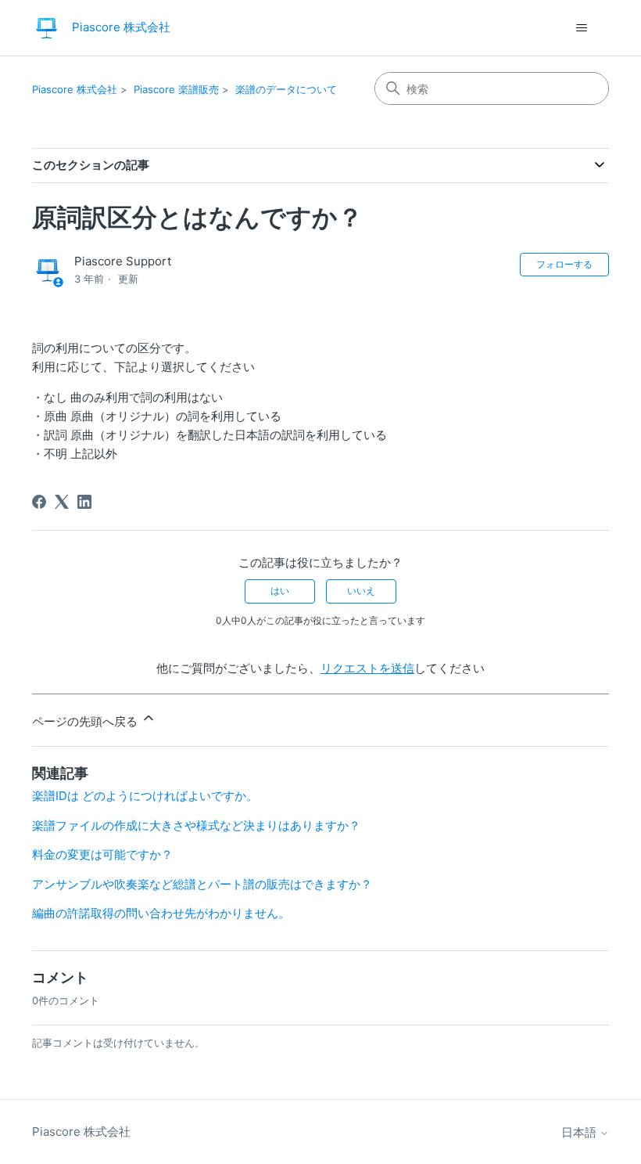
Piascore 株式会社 (74, 89)
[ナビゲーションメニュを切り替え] (581, 28)
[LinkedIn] (84, 502)
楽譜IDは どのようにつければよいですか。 (145, 795)
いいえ (361, 590)
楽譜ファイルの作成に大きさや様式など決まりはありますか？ (196, 825)
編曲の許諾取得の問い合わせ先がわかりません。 (161, 913)
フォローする (564, 264)
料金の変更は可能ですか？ (102, 854)
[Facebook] (39, 502)
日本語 (580, 1132)
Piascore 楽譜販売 (176, 89)
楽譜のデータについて (286, 89)
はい (279, 590)
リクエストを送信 (367, 668)
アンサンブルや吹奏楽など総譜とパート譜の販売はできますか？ (202, 884)
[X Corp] (62, 502)
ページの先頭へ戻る (86, 721)
